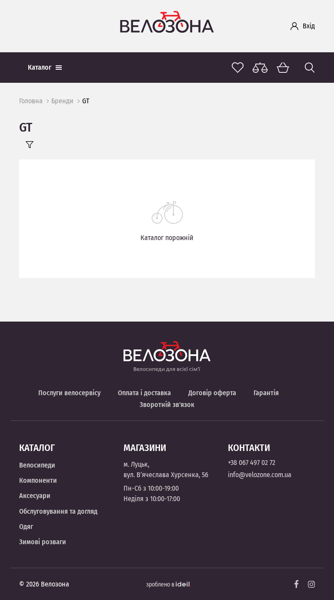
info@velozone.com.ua (259, 475)
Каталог (39, 67)
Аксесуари (34, 496)
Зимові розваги (42, 542)
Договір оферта (212, 393)
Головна (31, 101)
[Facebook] (296, 584)
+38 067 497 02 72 (251, 462)
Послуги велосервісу (69, 393)
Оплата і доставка (144, 393)
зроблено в (161, 584)
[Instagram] (311, 584)
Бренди (62, 101)
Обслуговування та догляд (58, 511)
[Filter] (29, 145)
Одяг (26, 526)
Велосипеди (37, 465)
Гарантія (266, 393)
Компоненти (38, 480)
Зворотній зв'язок (167, 404)
